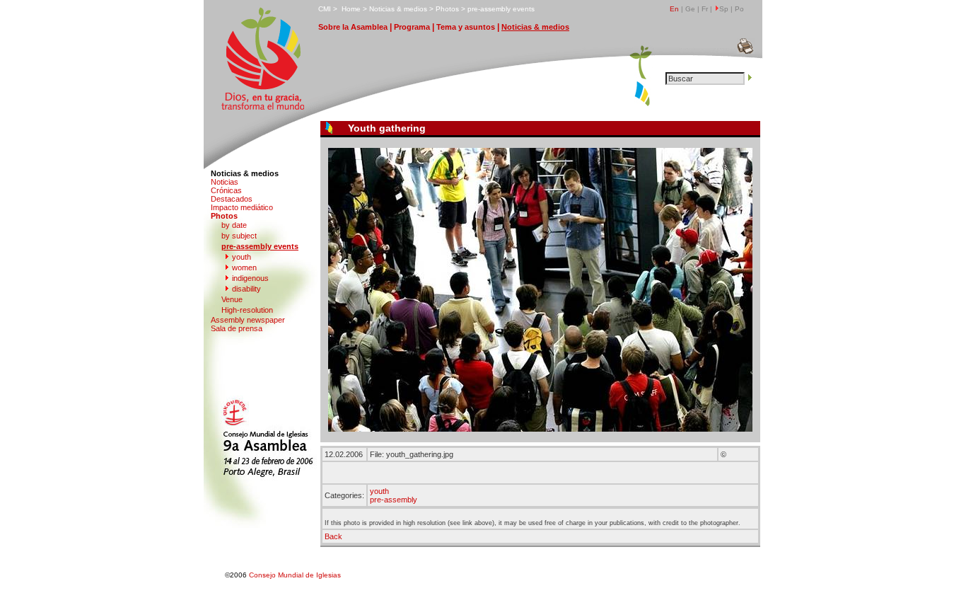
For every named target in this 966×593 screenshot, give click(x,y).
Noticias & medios (245, 173)
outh (241, 257)
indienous (250, 278)
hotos (447, 9)
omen (244, 267)
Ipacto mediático (242, 207)
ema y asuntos (465, 27)
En (674, 9)
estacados (231, 199)
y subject (239, 235)
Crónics (226, 190)
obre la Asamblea (353, 27)
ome (351, 9)
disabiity (246, 288)
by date (234, 225)
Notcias (224, 182)
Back (333, 536)
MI (324, 9)
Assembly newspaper (248, 320)
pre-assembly (393, 499)
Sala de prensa (236, 328)
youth (379, 491)
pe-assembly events (501, 9)
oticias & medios (398, 9)
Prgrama (412, 27)
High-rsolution (247, 310)
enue (232, 299)
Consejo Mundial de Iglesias (295, 575)
